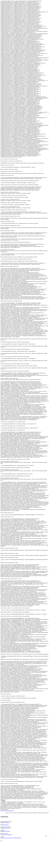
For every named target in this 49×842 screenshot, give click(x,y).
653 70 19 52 (7, 827)
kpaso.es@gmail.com (8, 834)
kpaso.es (7, 824)
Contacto (12, 810)
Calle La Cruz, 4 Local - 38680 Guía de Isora (12, 837)
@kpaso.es (7, 822)
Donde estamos (7, 810)
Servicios (2, 810)
